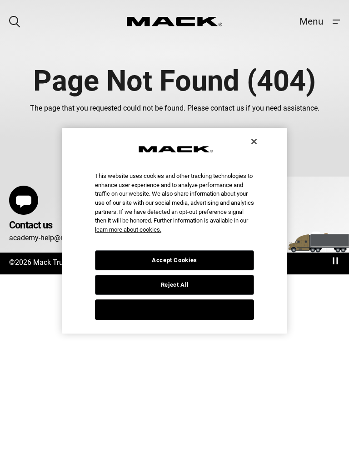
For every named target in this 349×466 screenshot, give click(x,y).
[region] (174, 231)
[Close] (254, 142)
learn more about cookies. (128, 229)
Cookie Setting (174, 309)
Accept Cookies (174, 260)
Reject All (175, 284)
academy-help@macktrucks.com (61, 237)
